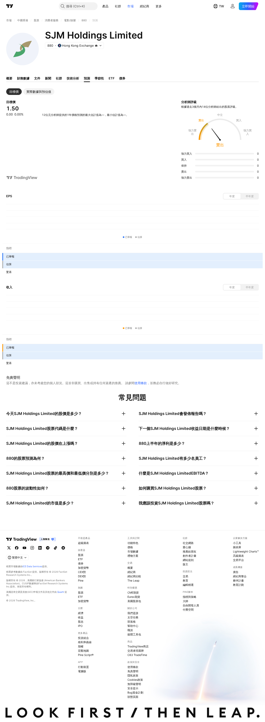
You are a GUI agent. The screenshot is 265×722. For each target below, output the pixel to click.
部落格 (131, 621)
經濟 (80, 613)
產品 (105, 6)
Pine (80, 580)
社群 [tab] (59, 78)
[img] (96, 45)
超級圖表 (83, 543)
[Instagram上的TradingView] (32, 548)
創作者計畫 (189, 555)
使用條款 (140, 383)
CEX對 (82, 572)
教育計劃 (238, 584)
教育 (185, 580)
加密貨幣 (83, 567)
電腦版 (82, 671)
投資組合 (83, 637)
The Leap (133, 580)
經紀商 (144, 6)
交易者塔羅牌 (135, 650)
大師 (185, 601)
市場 (130, 6)
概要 (130, 567)
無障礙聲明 (134, 684)
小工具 (237, 543)
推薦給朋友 (189, 551)
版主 (185, 564)
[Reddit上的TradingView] (63, 548)
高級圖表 (238, 555)
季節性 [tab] (99, 78)
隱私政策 (132, 675)
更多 (159, 6)
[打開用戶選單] (232, 6)
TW (221, 6)
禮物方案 (132, 555)
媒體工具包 (134, 634)
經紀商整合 (240, 576)
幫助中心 (132, 625)
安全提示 (132, 688)
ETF (80, 559)
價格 (130, 547)
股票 (80, 555)
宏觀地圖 (83, 650)
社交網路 (188, 543)
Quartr (60, 591)
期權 (80, 646)
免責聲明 (132, 671)
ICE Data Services (32, 566)
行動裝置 (83, 667)
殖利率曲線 (85, 642)
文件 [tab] (37, 78)
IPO (80, 625)
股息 (80, 621)
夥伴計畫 (238, 580)
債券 (80, 563)
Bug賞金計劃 (135, 692)
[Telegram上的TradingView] (47, 548)
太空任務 (132, 617)
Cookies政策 (135, 679)
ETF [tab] (111, 78)
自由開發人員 (191, 605)
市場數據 (132, 551)
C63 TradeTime (137, 655)
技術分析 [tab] (73, 78)
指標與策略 (189, 596)
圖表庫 (237, 547)
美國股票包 (134, 601)
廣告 (235, 572)
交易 (185, 576)
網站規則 (188, 560)
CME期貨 (133, 592)
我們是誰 (132, 613)
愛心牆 (187, 547)
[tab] (14, 91)
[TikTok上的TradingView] (55, 548)
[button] (111, 6)
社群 (118, 6)
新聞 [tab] (48, 78)
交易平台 (238, 560)
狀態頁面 (132, 696)
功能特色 (132, 543)
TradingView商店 (138, 646)
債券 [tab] (122, 78)
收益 (80, 617)
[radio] (232, 196)
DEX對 (82, 576)
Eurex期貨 (133, 596)
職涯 (130, 630)
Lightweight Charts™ (246, 551)
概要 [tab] (9, 78)
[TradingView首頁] (9, 6)
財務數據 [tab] (23, 78)
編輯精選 (188, 584)
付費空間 (188, 609)
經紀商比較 (134, 576)
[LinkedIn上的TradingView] (40, 548)
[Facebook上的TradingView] (16, 548)
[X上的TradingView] (9, 548)
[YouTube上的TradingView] (24, 548)
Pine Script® (86, 655)
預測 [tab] (87, 78)
